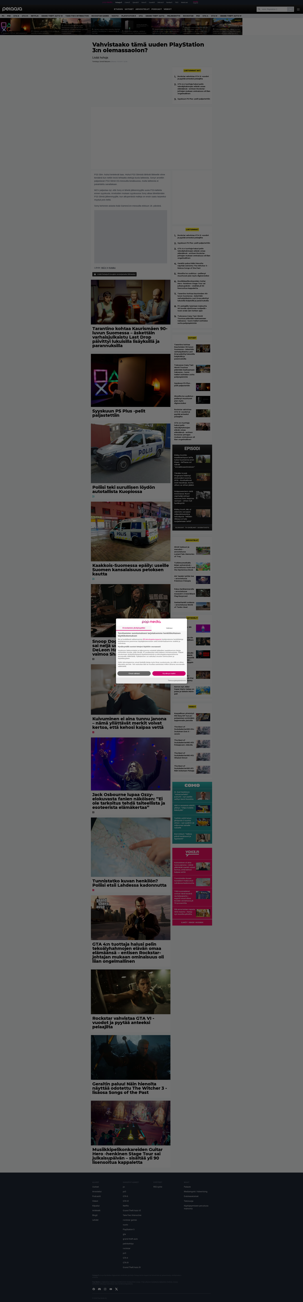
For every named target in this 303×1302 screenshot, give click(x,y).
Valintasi (169, 628)
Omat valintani (134, 673)
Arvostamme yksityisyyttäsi (133, 628)
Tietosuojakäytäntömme (177, 680)
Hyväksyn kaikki (169, 673)
